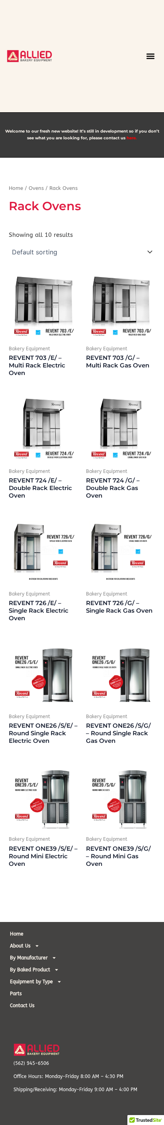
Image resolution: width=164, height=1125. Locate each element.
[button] (150, 55)
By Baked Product (30, 970)
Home (16, 188)
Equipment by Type (31, 981)
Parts (16, 993)
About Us (20, 946)
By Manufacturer (29, 958)
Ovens (36, 188)
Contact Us (22, 1005)
